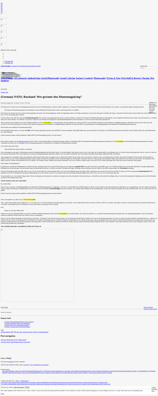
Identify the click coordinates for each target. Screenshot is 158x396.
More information (19, 387)
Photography (100, 78)
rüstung (30, 332)
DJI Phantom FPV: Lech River (41, 371)
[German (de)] (8, 61)
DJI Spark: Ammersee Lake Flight (48, 372)
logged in (11, 361)
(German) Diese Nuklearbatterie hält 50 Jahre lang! (15, 342)
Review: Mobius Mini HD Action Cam (69, 372)
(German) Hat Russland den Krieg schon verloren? (19, 322)
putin (20, 332)
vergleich (35, 332)
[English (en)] (8, 63)
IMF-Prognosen (23, 141)
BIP (52, 119)
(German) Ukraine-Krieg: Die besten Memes (17, 327)
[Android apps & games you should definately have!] (79, 30)
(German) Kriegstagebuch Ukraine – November (130, 371)
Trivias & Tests (113, 78)
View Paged (4, 307)
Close (2, 393)
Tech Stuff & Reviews (131, 78)
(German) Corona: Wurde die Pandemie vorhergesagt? (101, 371)
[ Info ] (17, 381)
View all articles (148, 307)
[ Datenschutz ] (24, 381)
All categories (20, 78)
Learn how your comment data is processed (35, 365)
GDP (14, 332)
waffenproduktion (43, 332)
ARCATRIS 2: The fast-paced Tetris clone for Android (96, 372)
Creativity (88, 78)
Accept (27, 387)
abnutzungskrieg (5, 332)
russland (25, 332)
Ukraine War (148, 78)
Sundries (5, 80)
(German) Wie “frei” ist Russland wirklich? (16, 325)
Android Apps (34, 78)
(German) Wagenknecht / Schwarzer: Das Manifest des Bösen (67, 371)
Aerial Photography (50, 78)
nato (17, 332)
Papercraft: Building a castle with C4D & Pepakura (17, 371)
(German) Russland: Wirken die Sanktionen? (17, 323)
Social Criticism (67, 78)
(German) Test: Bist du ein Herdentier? (26, 372)
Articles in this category (150, 309)
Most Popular (7, 78)
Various (79, 78)
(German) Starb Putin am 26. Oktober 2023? (13, 340)
